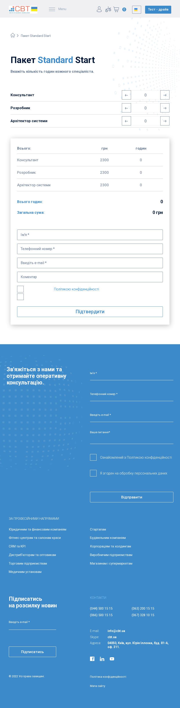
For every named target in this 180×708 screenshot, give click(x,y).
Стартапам (98, 529)
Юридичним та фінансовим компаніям (37, 529)
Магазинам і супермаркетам (111, 563)
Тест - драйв (158, 9)
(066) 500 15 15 (101, 615)
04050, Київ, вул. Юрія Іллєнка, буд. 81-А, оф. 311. (138, 645)
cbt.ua (112, 637)
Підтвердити (90, 311)
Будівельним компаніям (108, 538)
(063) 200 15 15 (143, 608)
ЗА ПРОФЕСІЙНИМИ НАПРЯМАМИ (34, 519)
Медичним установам (25, 572)
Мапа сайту (97, 686)
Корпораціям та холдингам (110, 546)
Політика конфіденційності (108, 676)
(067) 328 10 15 (143, 615)
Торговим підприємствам (28, 563)
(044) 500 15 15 (101, 608)
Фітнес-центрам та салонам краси (35, 538)
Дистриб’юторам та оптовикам (32, 555)
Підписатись (32, 652)
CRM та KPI (17, 546)
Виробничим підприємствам (111, 555)
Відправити (131, 497)
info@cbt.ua (116, 631)
